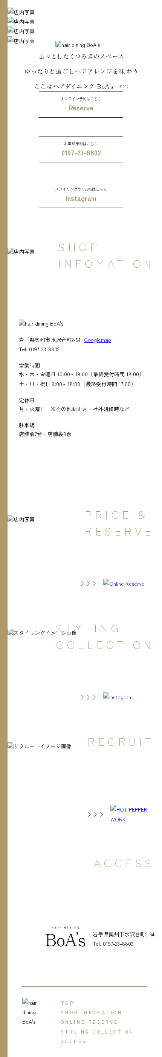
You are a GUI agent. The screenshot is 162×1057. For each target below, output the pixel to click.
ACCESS (74, 1041)
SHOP (91, 1012)
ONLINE (90, 1022)
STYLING (97, 1032)
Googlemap (97, 339)
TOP (67, 1003)
